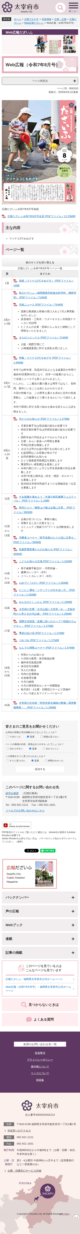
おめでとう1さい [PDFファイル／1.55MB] (43, 582)
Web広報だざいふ (34, 23)
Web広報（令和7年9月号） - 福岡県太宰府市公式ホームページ (38, 988)
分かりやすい (16, 748)
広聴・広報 (60, 19)
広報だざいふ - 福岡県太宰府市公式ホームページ (34, 979)
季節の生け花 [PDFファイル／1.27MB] (41, 633)
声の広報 (12, 911)
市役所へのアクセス (19, 1130)
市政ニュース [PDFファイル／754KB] (41, 304)
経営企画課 (12, 793)
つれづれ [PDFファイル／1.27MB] (39, 640)
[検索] (60, 7)
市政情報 (46, 19)
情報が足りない (51, 736)
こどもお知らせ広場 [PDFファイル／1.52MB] (45, 561)
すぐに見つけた (17, 760)
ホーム (17, 19)
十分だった (15, 736)
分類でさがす (31, 19)
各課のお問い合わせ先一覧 (40, 1044)
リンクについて (40, 1073)
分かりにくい (52, 748)
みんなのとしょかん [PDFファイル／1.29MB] (45, 602)
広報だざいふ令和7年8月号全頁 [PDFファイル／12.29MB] (41, 216)
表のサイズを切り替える (40, 262)
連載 (9, 939)
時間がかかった (56, 760)
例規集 (40, 1079)
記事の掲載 (14, 952)
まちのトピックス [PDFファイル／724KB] (43, 337)
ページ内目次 (40, 80)
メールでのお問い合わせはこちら (25, 810)
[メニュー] (73, 7)
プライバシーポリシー (40, 1059)
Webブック (14, 925)
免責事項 (40, 1052)
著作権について (40, 1066)
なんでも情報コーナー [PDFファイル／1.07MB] (47, 647)
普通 (32, 736)
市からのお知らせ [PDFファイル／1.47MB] (44, 418)
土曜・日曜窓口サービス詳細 (24, 1170)
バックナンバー (17, 897)
